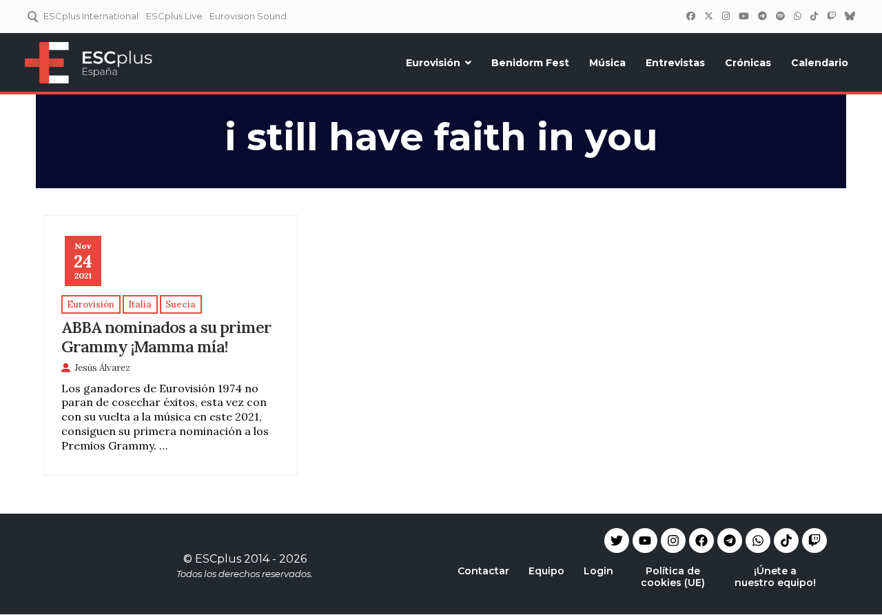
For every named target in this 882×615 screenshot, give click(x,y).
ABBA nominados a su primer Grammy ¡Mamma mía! (166, 336)
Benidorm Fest (530, 63)
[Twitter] (708, 15)
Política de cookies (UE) (673, 577)
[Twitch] (831, 15)
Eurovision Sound (248, 15)
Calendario (819, 63)
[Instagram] (725, 15)
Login (598, 571)
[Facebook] (690, 15)
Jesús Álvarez (102, 368)
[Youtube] (645, 540)
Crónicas (748, 63)
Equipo (546, 571)
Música (607, 63)
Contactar (483, 571)
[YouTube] (743, 15)
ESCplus (218, 558)
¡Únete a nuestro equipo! (775, 577)
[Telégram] (762, 15)
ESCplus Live (174, 15)
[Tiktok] (786, 540)
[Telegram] (729, 540)
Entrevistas (675, 63)
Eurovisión (433, 63)
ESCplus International (91, 15)
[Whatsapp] (758, 540)
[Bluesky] (849, 15)
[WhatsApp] (797, 15)
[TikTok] (814, 15)
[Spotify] (780, 15)
